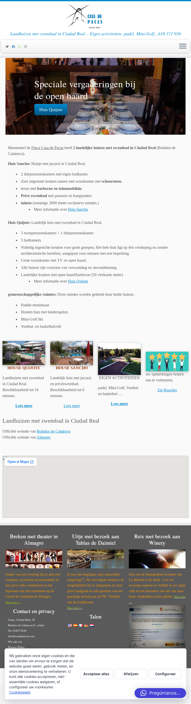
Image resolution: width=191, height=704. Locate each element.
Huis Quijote (50, 109)
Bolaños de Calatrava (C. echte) (26, 625)
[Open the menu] (183, 46)
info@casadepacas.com (21, 636)
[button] (160, 693)
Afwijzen (131, 674)
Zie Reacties (167, 390)
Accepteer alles (96, 674)
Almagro (43, 437)
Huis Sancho (78, 209)
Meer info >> (13, 602)
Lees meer (24, 406)
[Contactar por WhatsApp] (21, 46)
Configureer (165, 674)
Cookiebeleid (19, 692)
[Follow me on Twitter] (9, 46)
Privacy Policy (16, 647)
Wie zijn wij (15, 641)
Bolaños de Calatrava (53, 431)
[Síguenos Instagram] (27, 46)
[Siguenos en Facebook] (15, 46)
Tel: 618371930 (17, 630)
